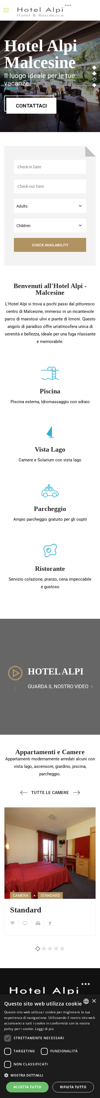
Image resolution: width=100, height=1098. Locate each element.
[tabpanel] (50, 76)
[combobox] (86, 1001)
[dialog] (50, 1046)
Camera (20, 895)
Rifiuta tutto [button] (73, 1087)
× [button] (94, 1001)
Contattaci (31, 106)
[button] (38, 950)
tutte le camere (50, 792)
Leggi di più (44, 1028)
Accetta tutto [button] (27, 1087)
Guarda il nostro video (58, 686)
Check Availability (50, 245)
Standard (25, 910)
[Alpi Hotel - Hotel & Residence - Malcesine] (44, 10)
